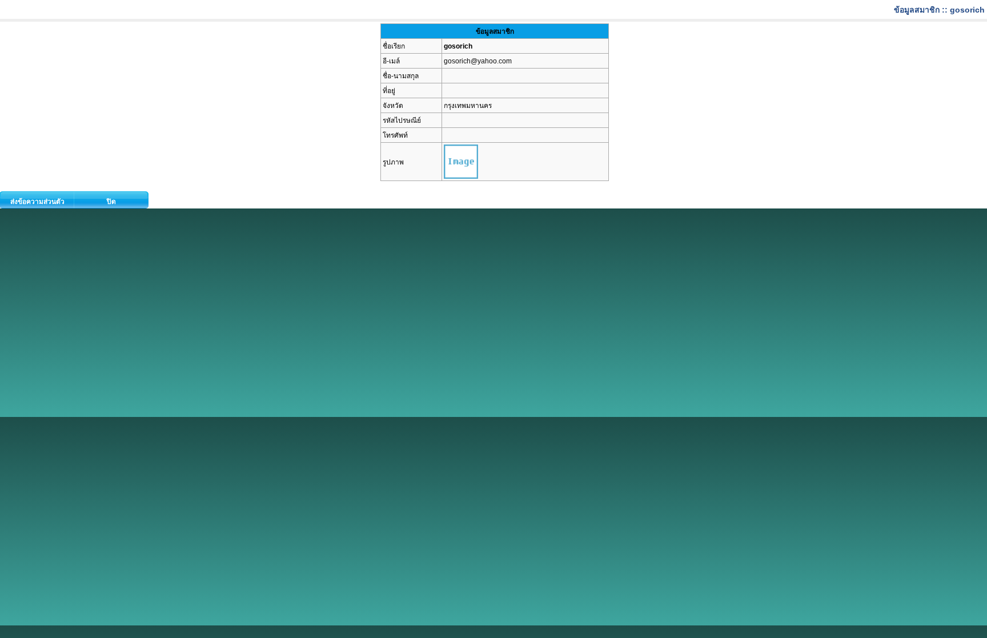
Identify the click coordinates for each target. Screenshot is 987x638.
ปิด (111, 202)
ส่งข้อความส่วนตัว (37, 202)
